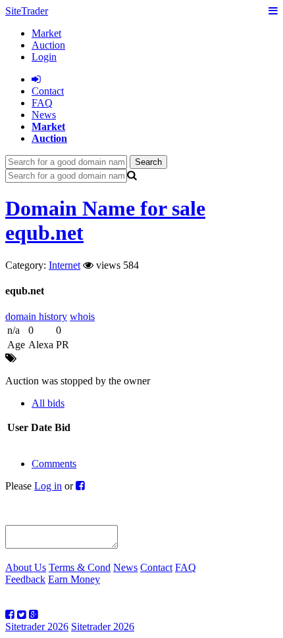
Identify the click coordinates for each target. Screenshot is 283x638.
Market (46, 33)
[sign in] (36, 79)
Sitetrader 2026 (36, 626)
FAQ (42, 102)
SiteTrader (26, 10)
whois (82, 316)
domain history (36, 316)
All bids (48, 403)
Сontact (48, 91)
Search (148, 162)
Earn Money (74, 579)
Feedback (25, 579)
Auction (48, 45)
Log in (48, 485)
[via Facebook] (80, 485)
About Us (25, 567)
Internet (64, 265)
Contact (156, 567)
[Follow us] (9, 614)
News (44, 114)
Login (44, 56)
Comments (54, 463)
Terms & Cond (80, 567)
